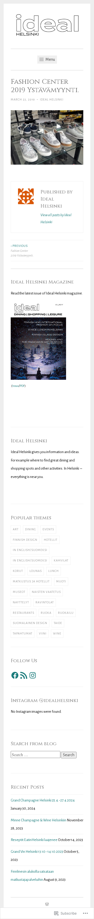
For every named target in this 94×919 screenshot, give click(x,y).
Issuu (15, 385)
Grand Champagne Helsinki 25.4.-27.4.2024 (43, 800)
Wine (57, 633)
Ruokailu (66, 612)
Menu (50, 59)
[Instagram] (32, 675)
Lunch (53, 570)
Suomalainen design (30, 623)
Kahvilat (61, 560)
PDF (22, 385)
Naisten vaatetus (46, 591)
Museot (19, 591)
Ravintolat (45, 602)
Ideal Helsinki (51, 99)
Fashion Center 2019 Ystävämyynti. (22, 250)
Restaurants (23, 612)
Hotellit (50, 539)
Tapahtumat (22, 633)
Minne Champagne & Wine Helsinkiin (38, 820)
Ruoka (46, 612)
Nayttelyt (21, 602)
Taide (58, 623)
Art (16, 529)
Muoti (61, 581)
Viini (42, 633)
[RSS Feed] (24, 675)
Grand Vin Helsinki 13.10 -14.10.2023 (37, 852)
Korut (18, 570)
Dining (30, 529)
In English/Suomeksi (30, 550)
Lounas (36, 570)
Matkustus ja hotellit (31, 581)
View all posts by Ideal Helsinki (56, 218)
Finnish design (25, 539)
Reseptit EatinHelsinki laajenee (34, 840)
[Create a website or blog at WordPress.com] (47, 904)
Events (48, 529)
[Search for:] (36, 755)
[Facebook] (15, 675)
